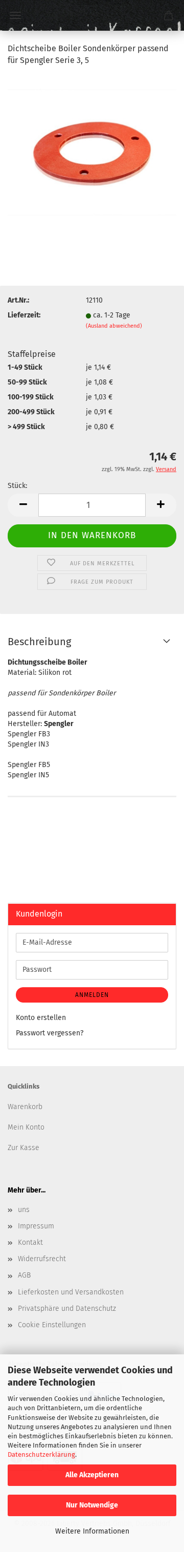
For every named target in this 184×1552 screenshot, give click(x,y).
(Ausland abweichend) (114, 326)
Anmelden (92, 994)
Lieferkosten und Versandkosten (71, 1292)
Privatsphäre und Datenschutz (67, 1308)
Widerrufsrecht (42, 1259)
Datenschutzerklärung (41, 1454)
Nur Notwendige (92, 1505)
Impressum (36, 1226)
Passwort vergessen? (49, 1033)
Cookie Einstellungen (52, 1325)
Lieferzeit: (24, 315)
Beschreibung (39, 641)
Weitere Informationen (92, 1531)
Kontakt (30, 1242)
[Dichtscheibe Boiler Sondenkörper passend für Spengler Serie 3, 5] (92, 151)
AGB (24, 1275)
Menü (15, 15)
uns (24, 1209)
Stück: (17, 485)
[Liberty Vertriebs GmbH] (91, 15)
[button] (23, 505)
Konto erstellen (41, 1017)
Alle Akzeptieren (92, 1475)
